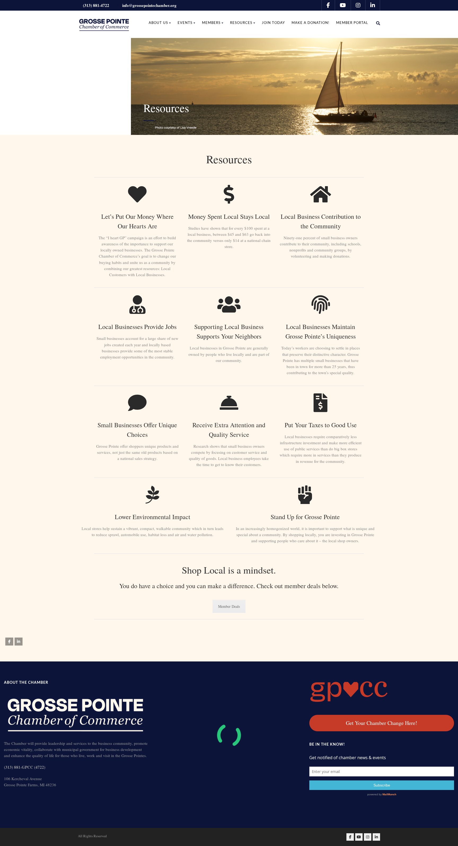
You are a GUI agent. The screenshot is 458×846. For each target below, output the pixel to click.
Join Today (273, 23)
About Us (158, 23)
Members (211, 23)
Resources (241, 23)
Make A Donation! (310, 23)
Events (185, 23)
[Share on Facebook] (9, 642)
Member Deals (229, 606)
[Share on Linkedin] (19, 642)
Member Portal (352, 23)
